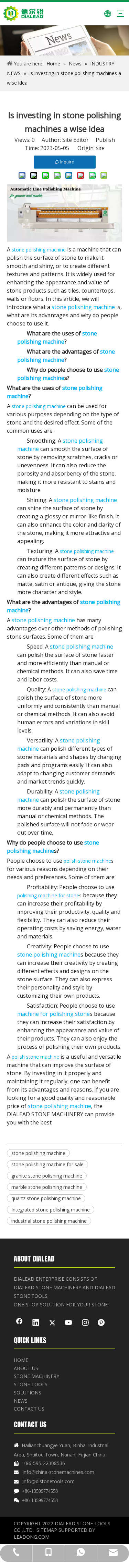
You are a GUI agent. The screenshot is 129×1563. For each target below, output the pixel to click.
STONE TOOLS (30, 1384)
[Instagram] (85, 1323)
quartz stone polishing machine (46, 1198)
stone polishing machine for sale (47, 1164)
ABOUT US (26, 1368)
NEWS (21, 1401)
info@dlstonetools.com (49, 1481)
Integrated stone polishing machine (50, 1209)
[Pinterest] (101, 1323)
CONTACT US (29, 1408)
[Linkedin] (35, 1323)
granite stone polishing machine (46, 1175)
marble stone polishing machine (46, 1187)
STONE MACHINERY (36, 1376)
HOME (21, 1360)
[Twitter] (52, 1323)
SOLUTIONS (27, 1392)
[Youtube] (68, 1323)
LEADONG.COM (32, 1537)
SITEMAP (46, 1530)
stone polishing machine (38, 1153)
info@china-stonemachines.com (58, 1472)
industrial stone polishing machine (49, 1221)
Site (100, 148)
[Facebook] (19, 1323)
